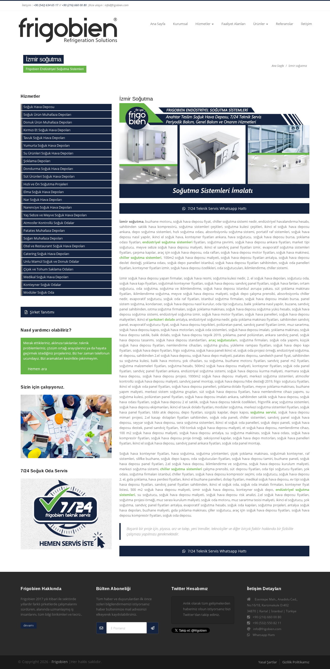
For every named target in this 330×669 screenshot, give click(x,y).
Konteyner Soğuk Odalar (42, 284)
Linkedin (232, 6)
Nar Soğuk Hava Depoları (42, 199)
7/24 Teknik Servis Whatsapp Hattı (216, 208)
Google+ (212, 6)
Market (307, 6)
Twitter (222, 6)
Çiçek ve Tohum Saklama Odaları (48, 269)
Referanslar (284, 23)
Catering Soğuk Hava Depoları (46, 253)
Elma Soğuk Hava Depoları (43, 191)
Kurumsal (180, 23)
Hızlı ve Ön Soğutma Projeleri (45, 184)
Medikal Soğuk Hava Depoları (45, 277)
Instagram (202, 6)
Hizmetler (203, 23)
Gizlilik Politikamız (295, 662)
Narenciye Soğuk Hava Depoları (47, 207)
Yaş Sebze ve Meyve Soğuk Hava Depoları (55, 215)
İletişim (306, 23)
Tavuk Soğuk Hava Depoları (44, 137)
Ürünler (259, 23)
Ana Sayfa (157, 23)
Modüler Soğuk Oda (38, 292)
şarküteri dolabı (162, 319)
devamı (28, 625)
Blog (297, 6)
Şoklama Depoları (36, 161)
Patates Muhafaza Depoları (44, 230)
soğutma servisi (263, 412)
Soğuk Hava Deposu (38, 106)
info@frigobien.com (267, 629)
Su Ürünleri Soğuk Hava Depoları (48, 153)
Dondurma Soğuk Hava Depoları (48, 168)
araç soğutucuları (223, 340)
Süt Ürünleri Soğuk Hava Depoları (49, 176)
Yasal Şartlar (267, 662)
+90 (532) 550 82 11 (267, 623)
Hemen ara (37, 368)
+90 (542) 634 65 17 (46, 5)
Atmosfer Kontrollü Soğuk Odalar (48, 222)
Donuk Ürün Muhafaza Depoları (47, 122)
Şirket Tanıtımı (41, 312)
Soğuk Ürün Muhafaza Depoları (47, 114)
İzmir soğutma (297, 66)
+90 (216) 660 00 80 (74, 5)
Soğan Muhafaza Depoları (43, 238)
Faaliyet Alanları (233, 23)
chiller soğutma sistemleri (140, 257)
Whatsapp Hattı (264, 635)
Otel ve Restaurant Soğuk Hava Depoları (54, 246)
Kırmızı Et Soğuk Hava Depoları (46, 130)
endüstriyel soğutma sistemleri (167, 242)
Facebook (192, 6)
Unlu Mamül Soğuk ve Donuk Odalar (51, 261)
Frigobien (60, 661)
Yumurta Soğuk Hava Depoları (46, 145)
